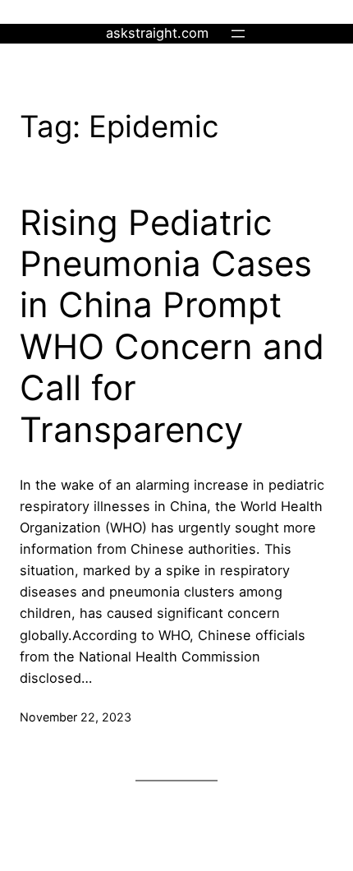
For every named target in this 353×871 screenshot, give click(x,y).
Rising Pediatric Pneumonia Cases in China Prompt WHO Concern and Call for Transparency (172, 326)
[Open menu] (238, 34)
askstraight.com (157, 33)
